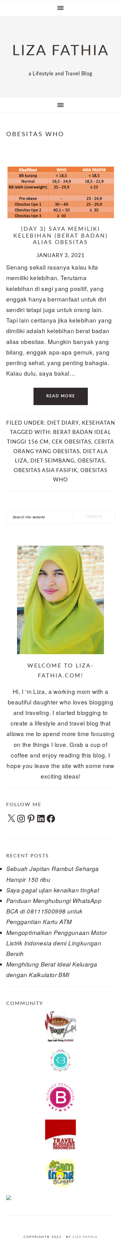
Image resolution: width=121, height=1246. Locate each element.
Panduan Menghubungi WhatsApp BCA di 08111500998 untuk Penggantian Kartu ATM (54, 911)
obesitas (91, 460)
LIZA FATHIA (60, 50)
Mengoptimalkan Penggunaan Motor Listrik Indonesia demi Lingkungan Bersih (56, 943)
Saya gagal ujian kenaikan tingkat (52, 890)
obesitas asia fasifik (45, 470)
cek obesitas (71, 441)
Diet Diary (63, 423)
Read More (60, 396)
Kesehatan (98, 423)
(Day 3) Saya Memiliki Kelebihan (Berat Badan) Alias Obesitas (60, 235)
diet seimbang (52, 460)
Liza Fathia (85, 1237)
